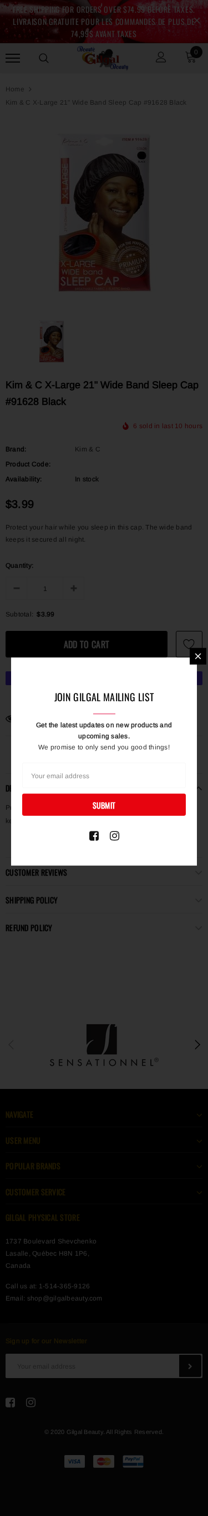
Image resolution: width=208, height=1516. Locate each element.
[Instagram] (114, 836)
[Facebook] (94, 836)
